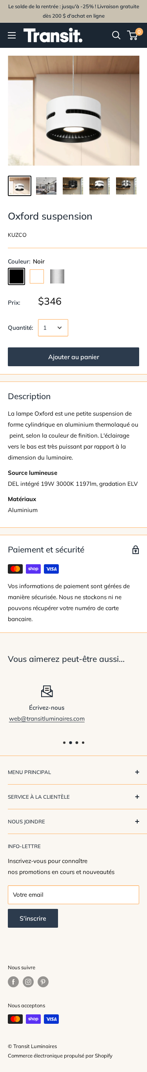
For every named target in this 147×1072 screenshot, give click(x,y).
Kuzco (17, 234)
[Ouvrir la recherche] (116, 35)
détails (116, 718)
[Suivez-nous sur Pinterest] (43, 981)
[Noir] (16, 276)
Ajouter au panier (73, 357)
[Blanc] (37, 276)
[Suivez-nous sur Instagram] (28, 981)
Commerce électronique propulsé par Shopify (60, 1055)
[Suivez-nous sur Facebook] (13, 981)
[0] (133, 35)
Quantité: (20, 327)
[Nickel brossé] (57, 276)
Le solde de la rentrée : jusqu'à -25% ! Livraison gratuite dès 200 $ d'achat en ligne (73, 11)
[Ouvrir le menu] (12, 35)
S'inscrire (33, 918)
